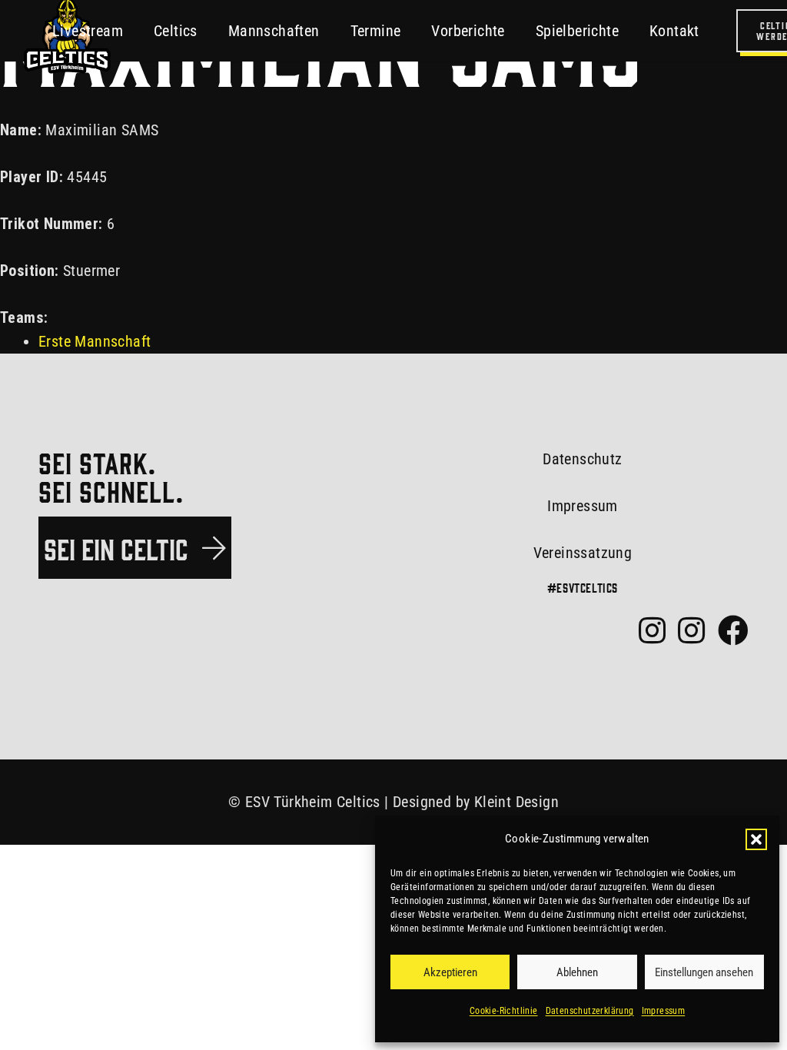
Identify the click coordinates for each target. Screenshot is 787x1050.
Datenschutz (582, 459)
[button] (756, 839)
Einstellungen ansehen (704, 972)
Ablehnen (577, 972)
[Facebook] (733, 630)
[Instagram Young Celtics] (691, 630)
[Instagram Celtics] (652, 630)
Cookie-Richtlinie (504, 1010)
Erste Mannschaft (94, 341)
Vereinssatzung (583, 552)
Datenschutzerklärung (590, 1010)
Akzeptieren (450, 972)
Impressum (664, 1010)
